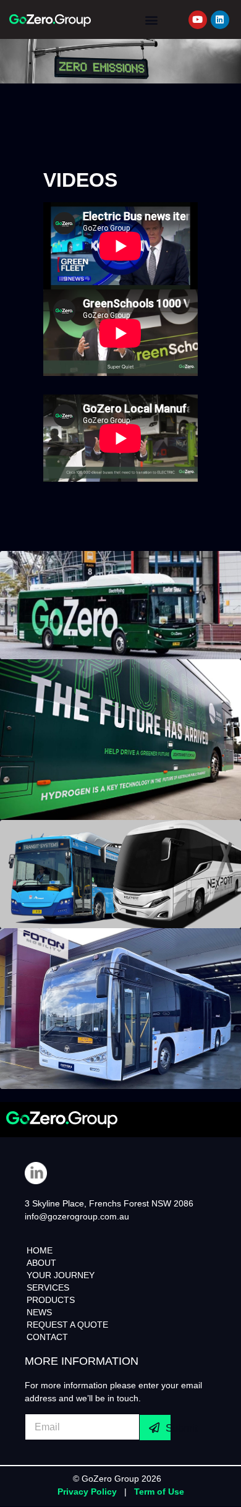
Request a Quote (67, 1325)
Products (51, 1300)
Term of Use (159, 1491)
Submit (168, 1428)
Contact (47, 1337)
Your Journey (61, 1275)
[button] (151, 19)
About (41, 1263)
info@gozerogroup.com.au (77, 1216)
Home (40, 1250)
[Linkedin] (220, 20)
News (39, 1312)
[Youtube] (197, 20)
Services (48, 1287)
